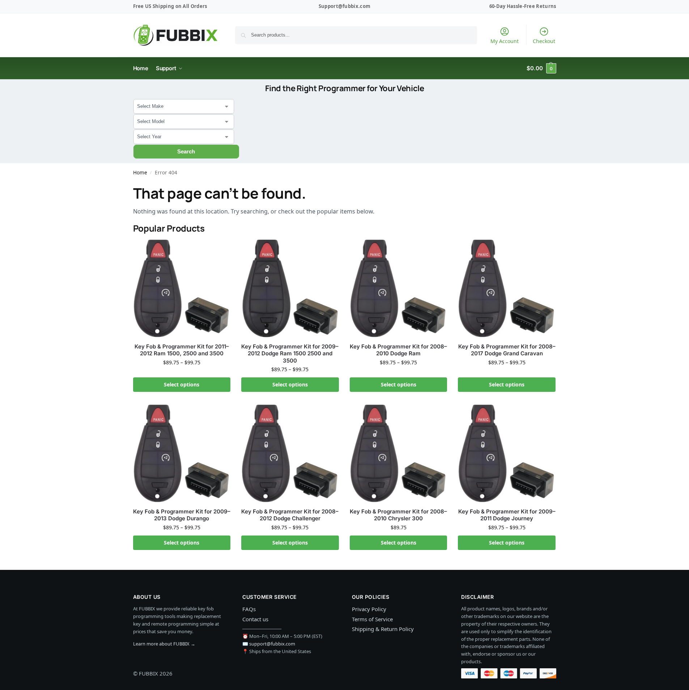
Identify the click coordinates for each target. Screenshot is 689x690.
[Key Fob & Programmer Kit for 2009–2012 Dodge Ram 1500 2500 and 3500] (290, 288)
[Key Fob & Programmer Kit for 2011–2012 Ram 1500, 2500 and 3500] (182, 288)
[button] (541, 68)
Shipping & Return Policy (383, 628)
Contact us (255, 619)
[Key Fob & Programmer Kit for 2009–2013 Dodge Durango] (182, 453)
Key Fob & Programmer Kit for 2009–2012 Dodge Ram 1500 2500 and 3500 (290, 353)
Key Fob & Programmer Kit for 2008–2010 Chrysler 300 (398, 515)
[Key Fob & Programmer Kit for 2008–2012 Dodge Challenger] (290, 453)
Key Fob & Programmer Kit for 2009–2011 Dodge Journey (507, 515)
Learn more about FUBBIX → (164, 643)
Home (140, 172)
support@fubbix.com (272, 643)
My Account (504, 41)
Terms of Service (372, 619)
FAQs (249, 609)
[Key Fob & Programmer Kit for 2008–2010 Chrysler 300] (398, 453)
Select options (181, 384)
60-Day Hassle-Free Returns (522, 6)
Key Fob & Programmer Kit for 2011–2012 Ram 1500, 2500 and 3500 (182, 350)
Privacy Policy (369, 609)
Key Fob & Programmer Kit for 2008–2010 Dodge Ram (398, 350)
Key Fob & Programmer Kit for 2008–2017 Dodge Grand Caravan (507, 350)
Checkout (544, 41)
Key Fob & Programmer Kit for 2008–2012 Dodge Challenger (290, 515)
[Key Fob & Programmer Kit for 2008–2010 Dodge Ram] (398, 288)
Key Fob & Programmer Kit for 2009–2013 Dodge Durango (181, 515)
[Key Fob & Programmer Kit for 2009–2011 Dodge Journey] (507, 453)
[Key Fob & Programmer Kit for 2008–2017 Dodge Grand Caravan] (507, 288)
